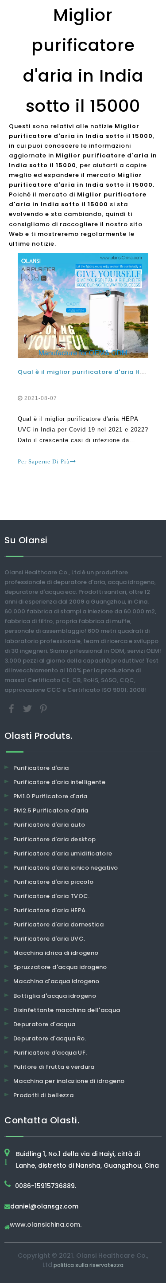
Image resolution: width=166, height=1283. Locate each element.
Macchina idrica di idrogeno (55, 953)
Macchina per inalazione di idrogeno (68, 1081)
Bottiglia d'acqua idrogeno (54, 996)
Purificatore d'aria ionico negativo (65, 867)
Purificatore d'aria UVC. (49, 938)
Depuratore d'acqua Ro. (49, 1038)
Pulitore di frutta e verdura (54, 1067)
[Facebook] (12, 708)
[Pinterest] (43, 708)
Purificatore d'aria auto (49, 824)
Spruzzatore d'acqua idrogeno (60, 967)
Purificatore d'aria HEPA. (50, 910)
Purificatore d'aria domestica (58, 924)
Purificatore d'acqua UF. (50, 1052)
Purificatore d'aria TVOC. (51, 896)
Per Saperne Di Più (44, 461)
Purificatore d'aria (41, 768)
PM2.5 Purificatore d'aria (51, 810)
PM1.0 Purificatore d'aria (50, 796)
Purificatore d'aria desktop (54, 839)
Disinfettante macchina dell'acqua (66, 1010)
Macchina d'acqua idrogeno (56, 981)
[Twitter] (28, 708)
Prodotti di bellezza (43, 1095)
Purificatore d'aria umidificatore (62, 853)
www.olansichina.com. (45, 1225)
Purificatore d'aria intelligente (59, 782)
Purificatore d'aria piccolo (53, 882)
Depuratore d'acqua (44, 1024)
